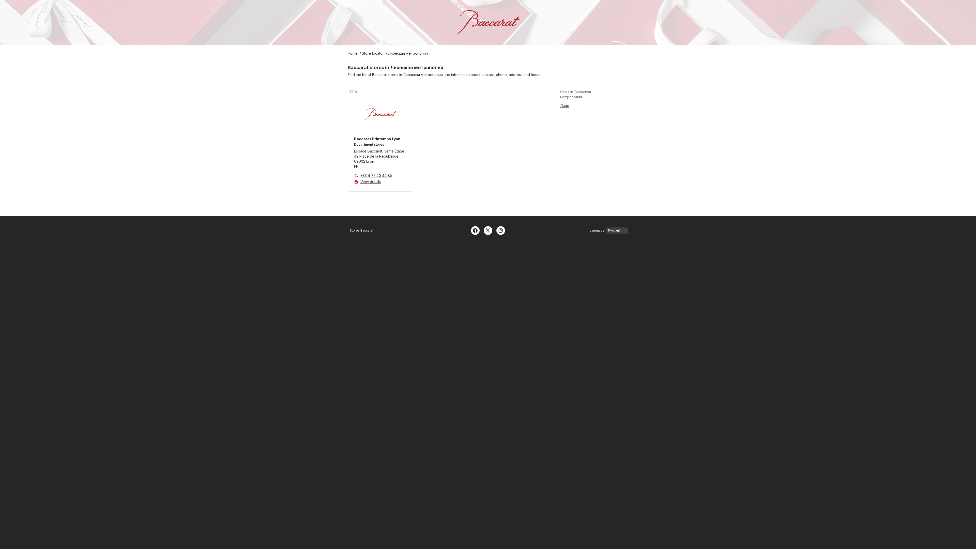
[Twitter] (488, 230)
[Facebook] (475, 230)
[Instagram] (500, 230)
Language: (598, 230)
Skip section (369, 92)
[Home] (488, 22)
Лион (564, 105)
